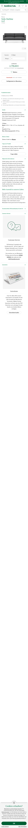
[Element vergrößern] (25, 49)
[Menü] (2, 6)
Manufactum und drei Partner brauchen (13, 808)
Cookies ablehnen (5, 826)
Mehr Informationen (22, 826)
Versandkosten (20, 68)
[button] (25, 27)
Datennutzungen (5, 812)
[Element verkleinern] (23, 49)
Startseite (4, 14)
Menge (7, 58)
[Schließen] (27, 1)
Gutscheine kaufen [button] (14, 312)
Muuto (14, 139)
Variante (6, 55)
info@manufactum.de (14, 259)
